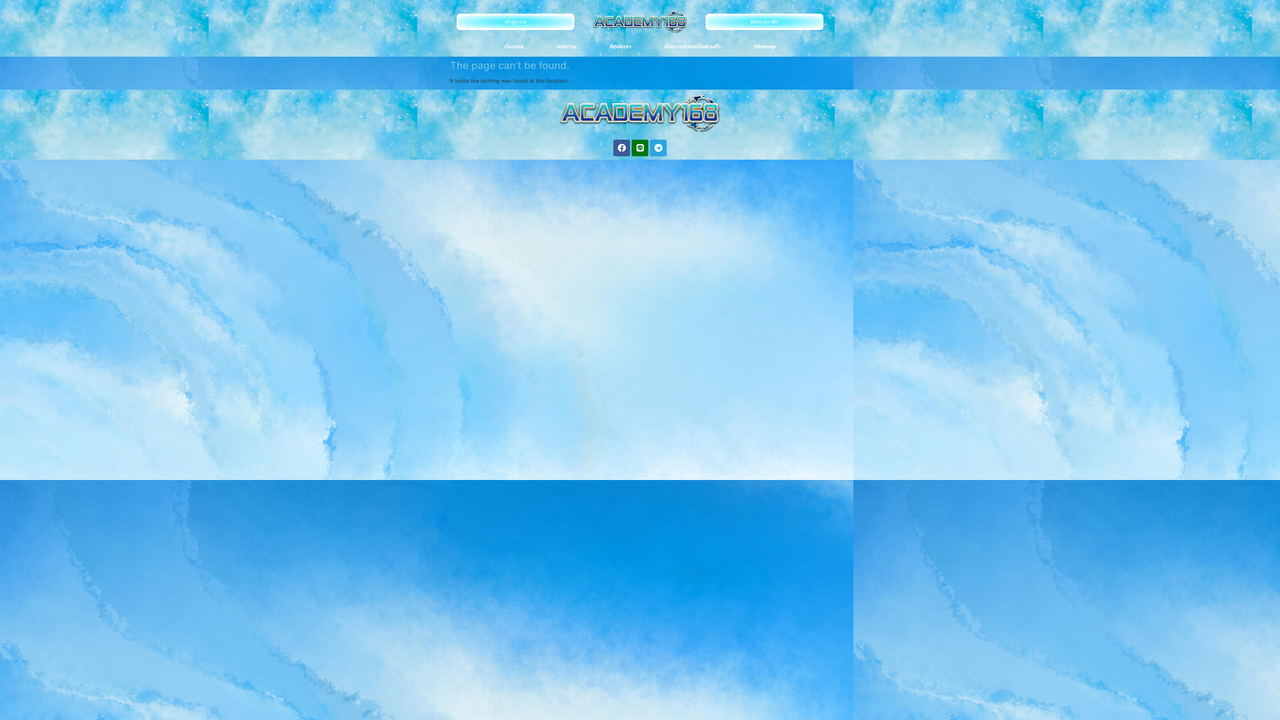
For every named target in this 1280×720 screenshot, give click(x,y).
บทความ (566, 46)
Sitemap (765, 46)
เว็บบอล (513, 46)
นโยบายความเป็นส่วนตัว (692, 46)
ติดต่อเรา (620, 46)
